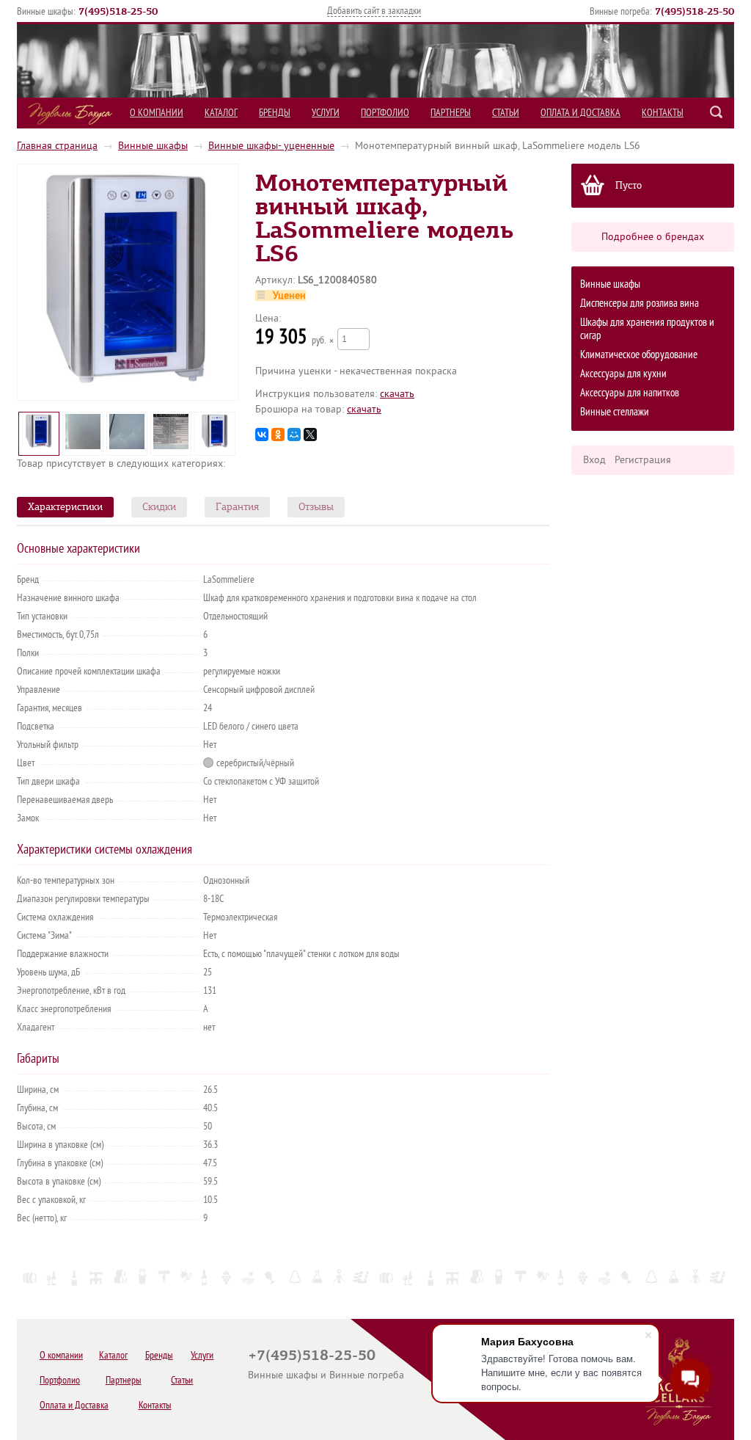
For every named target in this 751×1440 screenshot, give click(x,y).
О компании (156, 112)
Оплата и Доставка (580, 112)
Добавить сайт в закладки (374, 10)
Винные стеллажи (614, 412)
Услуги (326, 112)
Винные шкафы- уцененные (271, 145)
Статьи (505, 112)
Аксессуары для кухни (623, 374)
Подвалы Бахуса (70, 114)
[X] (310, 434)
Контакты (663, 112)
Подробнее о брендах (652, 236)
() (118, 11)
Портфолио (385, 112)
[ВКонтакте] (261, 434)
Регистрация (643, 459)
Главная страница (57, 145)
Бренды (274, 112)
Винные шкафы (153, 145)
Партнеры (451, 112)
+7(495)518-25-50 (312, 1354)
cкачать (397, 393)
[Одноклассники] (278, 434)
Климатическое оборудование (638, 355)
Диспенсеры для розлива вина (639, 303)
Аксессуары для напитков (629, 393)
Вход (594, 459)
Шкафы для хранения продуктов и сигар (647, 329)
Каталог (221, 112)
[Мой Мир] (294, 434)
